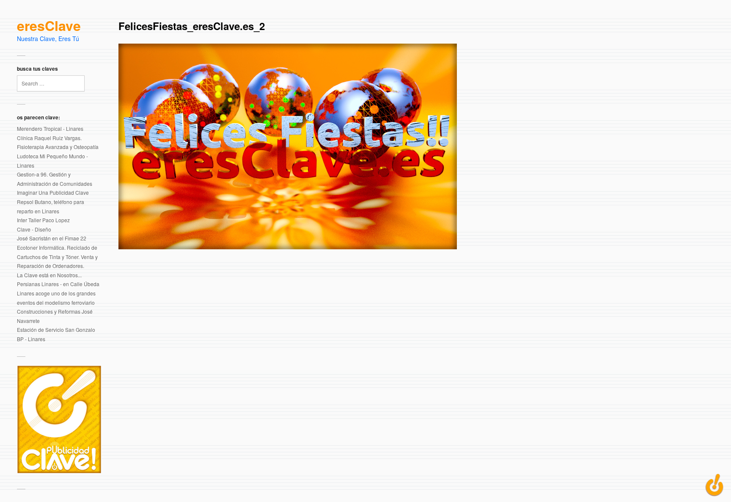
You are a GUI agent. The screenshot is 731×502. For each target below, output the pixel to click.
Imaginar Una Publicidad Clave (53, 192)
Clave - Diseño (34, 229)
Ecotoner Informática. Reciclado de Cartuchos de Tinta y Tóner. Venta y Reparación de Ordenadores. (57, 256)
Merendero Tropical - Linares (50, 128)
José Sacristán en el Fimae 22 (51, 238)
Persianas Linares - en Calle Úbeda (58, 283)
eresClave (49, 26)
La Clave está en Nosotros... (49, 275)
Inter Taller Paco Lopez (43, 219)
